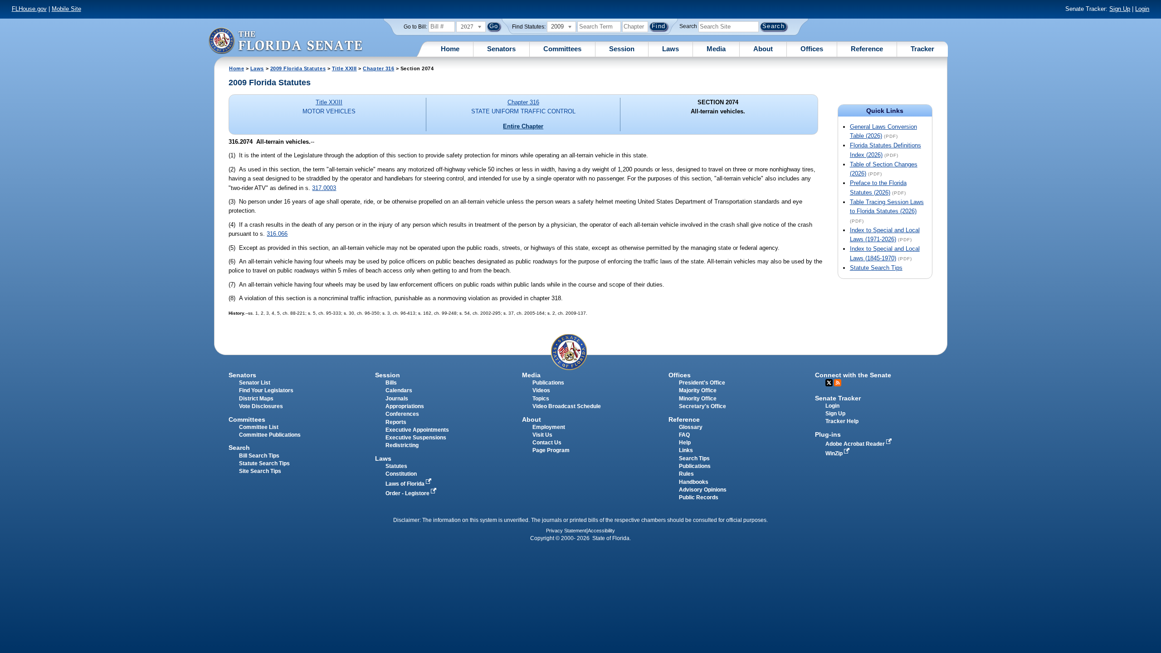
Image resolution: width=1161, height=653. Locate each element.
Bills (391, 382)
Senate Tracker (838, 398)
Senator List (254, 382)
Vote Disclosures (261, 406)
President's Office (702, 382)
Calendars (398, 390)
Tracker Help (842, 421)
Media (716, 49)
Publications (548, 382)
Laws (670, 49)
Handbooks (693, 482)
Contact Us (546, 442)
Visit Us (542, 435)
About (763, 49)
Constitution (401, 474)
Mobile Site (66, 8)
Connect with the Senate (853, 375)
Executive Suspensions (415, 437)
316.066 (277, 233)
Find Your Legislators (266, 390)
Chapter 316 (378, 68)
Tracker (922, 49)
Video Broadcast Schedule (566, 406)
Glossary (690, 427)
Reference (867, 49)
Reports (395, 422)
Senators (501, 49)
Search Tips (694, 458)
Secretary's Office (702, 406)
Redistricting (402, 445)
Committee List (258, 427)
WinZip (834, 453)
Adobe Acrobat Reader (855, 444)
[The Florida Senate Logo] (285, 40)
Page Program (551, 450)
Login (1142, 8)
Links (686, 450)
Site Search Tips (260, 471)
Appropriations (404, 406)
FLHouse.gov (29, 8)
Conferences (402, 414)
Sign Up (1119, 8)
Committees (562, 49)
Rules (686, 474)
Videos (541, 390)
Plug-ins (828, 434)
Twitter (829, 382)
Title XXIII (344, 68)
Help (685, 442)
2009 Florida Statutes (298, 68)
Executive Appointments (417, 430)
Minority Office (698, 398)
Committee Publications (270, 435)
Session (621, 49)
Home (450, 49)
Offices (811, 49)
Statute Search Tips (876, 267)
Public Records (698, 497)
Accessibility (601, 530)
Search (688, 26)
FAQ (684, 435)
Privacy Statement (566, 530)
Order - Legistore (408, 493)
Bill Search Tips (259, 455)
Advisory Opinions (703, 489)
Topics (540, 398)
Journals (396, 398)
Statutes (396, 466)
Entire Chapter (523, 126)
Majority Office (698, 390)
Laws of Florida (405, 484)
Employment (548, 427)
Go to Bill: (415, 26)
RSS (837, 382)
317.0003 (324, 188)
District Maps (256, 398)
